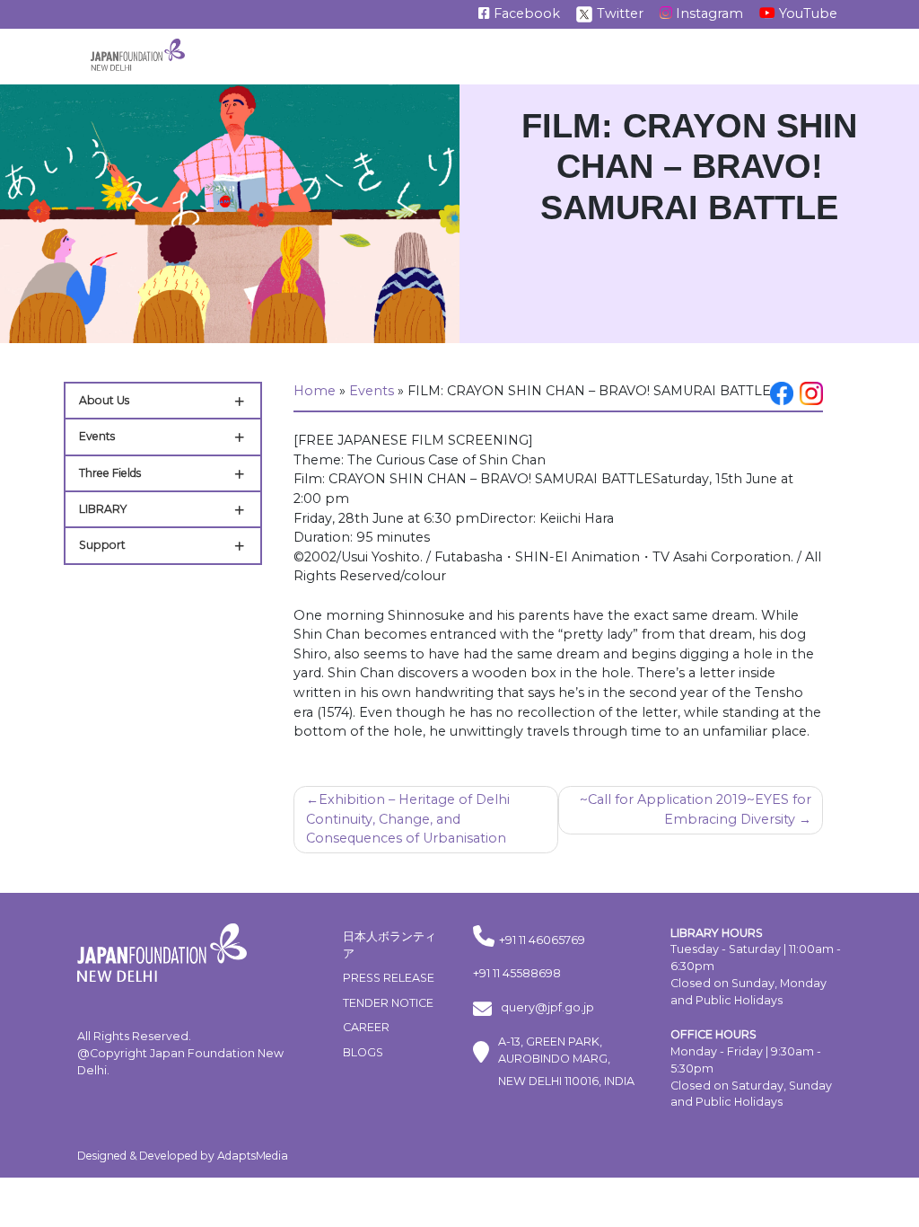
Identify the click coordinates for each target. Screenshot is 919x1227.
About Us (104, 400)
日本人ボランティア (389, 945)
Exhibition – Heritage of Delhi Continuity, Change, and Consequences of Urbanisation (408, 818)
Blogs (363, 1052)
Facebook (525, 13)
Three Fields (110, 473)
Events (97, 436)
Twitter (618, 13)
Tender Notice (388, 1003)
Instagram (707, 13)
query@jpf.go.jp (547, 1007)
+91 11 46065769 (542, 940)
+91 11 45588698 (517, 973)
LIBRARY (103, 509)
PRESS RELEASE (388, 977)
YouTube (806, 13)
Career (366, 1027)
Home (314, 391)
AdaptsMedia (252, 1155)
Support (102, 545)
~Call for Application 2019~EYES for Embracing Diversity (695, 809)
